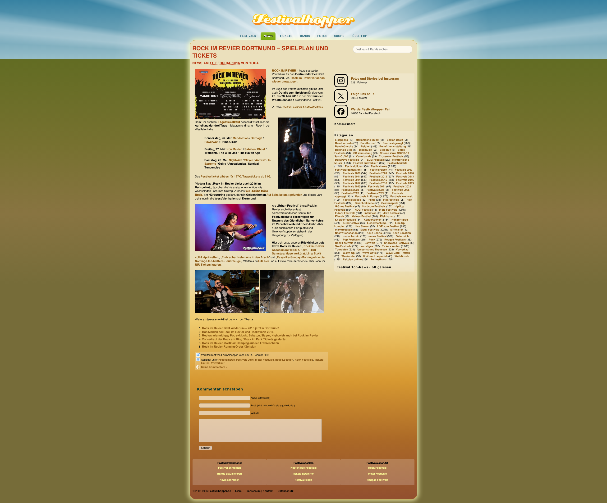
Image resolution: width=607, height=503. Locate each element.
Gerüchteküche (364, 203)
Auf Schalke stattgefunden (284, 194)
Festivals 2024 (375, 190)
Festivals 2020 (351, 186)
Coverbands (363, 156)
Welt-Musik (402, 256)
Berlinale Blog (344, 150)
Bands (305, 36)
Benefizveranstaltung (392, 146)
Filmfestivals (391, 200)
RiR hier (263, 261)
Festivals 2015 (378, 180)
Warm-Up (349, 253)
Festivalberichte (397, 163)
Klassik (339, 216)
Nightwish (235, 160)
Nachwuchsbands (346, 233)
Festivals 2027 (375, 193)
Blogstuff (385, 150)
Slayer (249, 160)
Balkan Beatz (395, 140)
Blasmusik (365, 150)
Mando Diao (240, 138)
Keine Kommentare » (214, 367)
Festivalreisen (378, 170)
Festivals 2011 (351, 176)
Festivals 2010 (405, 173)
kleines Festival (361, 216)
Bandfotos (367, 143)
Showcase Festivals (396, 243)
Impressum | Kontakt (260, 491)
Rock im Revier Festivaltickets (302, 107)
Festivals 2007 (403, 170)
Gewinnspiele (389, 203)
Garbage (256, 138)
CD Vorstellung (362, 153)
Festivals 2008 (351, 173)
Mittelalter (396, 229)
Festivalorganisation (348, 170)
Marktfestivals (344, 229)
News (268, 36)
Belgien (365, 146)
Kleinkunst (387, 216)
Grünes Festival (344, 206)
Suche (339, 36)
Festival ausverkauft (365, 163)
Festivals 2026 (350, 193)
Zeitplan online (352, 259)
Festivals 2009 (378, 173)
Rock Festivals (304, 359)
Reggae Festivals (395, 239)
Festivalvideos (352, 200)
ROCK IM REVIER (284, 70)
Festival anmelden (229, 468)
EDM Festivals (376, 160)
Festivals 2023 (350, 190)
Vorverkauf (218, 363)
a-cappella (341, 140)
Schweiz (370, 243)
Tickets (286, 36)
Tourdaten (341, 249)
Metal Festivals (264, 359)
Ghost (261, 149)
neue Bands (374, 233)
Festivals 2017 (351, 183)
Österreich (402, 236)
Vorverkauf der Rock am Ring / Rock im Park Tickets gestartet (244, 339)
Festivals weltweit (401, 196)
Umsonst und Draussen (372, 249)
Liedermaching (376, 223)
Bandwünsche (344, 146)
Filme (371, 200)
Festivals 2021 (377, 186)
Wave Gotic (369, 253)
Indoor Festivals (345, 213)
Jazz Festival (391, 213)
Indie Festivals (388, 209)
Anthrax (260, 160)
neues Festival (377, 236)
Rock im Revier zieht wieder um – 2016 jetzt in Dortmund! (240, 328)
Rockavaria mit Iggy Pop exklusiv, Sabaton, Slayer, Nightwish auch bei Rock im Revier (260, 335)
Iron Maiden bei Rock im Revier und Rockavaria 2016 (238, 332)
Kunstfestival (351, 223)
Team (238, 491)
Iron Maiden (234, 149)
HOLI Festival (363, 209)
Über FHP (359, 36)
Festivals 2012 (378, 176)
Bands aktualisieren (229, 473)
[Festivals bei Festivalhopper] (303, 15)
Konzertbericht (373, 219)
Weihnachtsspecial (375, 256)
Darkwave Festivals (347, 160)
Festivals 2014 (351, 180)
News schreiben (229, 480)
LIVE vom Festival (388, 226)
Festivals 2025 (400, 190)
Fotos (322, 36)
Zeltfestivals (378, 259)
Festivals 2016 (245, 359)
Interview (370, 213)
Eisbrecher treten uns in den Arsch (245, 257)
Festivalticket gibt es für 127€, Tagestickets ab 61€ (235, 176)
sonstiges (367, 246)
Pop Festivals (351, 239)
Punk (372, 239)
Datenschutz (286, 491)
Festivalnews (226, 359)
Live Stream (362, 226)
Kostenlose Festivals (303, 468)
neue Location (284, 359)
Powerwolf (211, 141)
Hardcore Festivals (374, 206)
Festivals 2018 (378, 183)
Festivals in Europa (367, 196)
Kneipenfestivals (345, 219)
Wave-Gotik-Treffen (398, 253)
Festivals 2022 (402, 186)
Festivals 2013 (405, 176)
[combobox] (382, 49)
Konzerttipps (399, 219)
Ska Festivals (343, 246)
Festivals (248, 36)
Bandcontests (344, 143)
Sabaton (250, 149)
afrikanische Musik (367, 140)
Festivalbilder (353, 166)
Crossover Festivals (391, 156)
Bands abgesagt (393, 143)
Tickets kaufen (391, 246)
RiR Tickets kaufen (208, 264)
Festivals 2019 (405, 183)
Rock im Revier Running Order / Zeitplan (229, 346)
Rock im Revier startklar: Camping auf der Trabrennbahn (240, 343)
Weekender (348, 256)
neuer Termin (351, 236)
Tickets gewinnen (303, 473)
